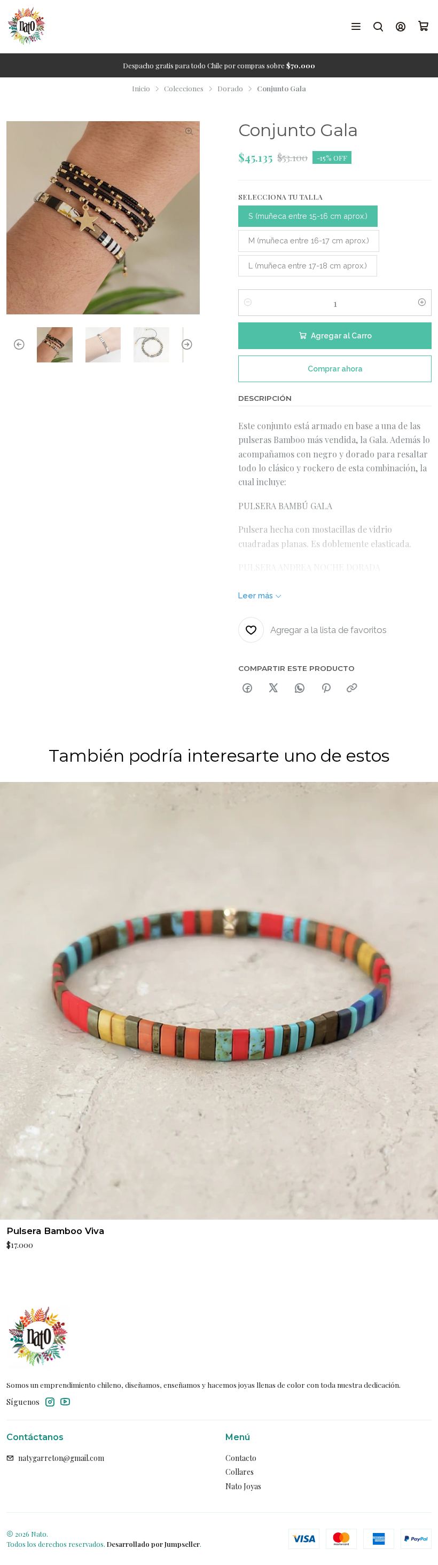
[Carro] (424, 26)
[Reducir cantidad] (248, 302)
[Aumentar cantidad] (422, 302)
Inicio (141, 88)
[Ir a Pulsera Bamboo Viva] (219, 1001)
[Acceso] (401, 27)
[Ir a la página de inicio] (26, 26)
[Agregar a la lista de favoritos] (425, 1000)
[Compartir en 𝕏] (273, 688)
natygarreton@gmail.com (61, 1458)
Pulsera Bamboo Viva (55, 1231)
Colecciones (184, 88)
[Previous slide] (14, 345)
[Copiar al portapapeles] (352, 688)
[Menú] (356, 27)
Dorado (230, 88)
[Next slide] (192, 345)
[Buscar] (378, 27)
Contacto (240, 1458)
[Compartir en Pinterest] (326, 688)
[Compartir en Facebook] (247, 688)
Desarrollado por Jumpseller (153, 1543)
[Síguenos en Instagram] (49, 1401)
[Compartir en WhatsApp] (300, 688)
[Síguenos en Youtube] (65, 1401)
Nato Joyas (243, 1486)
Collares (239, 1472)
